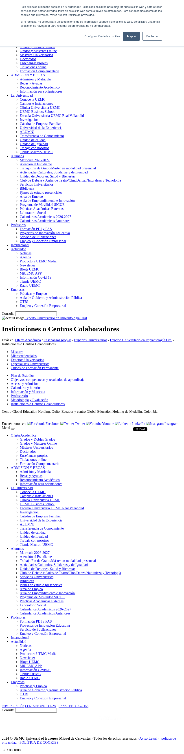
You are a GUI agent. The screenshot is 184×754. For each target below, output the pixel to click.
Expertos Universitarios (90, 340)
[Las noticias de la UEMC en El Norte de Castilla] (46, 723)
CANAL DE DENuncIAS (73, 706)
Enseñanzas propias (57, 340)
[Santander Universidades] (171, 723)
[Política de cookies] (160, 738)
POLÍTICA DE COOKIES (39, 742)
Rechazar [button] (152, 36)
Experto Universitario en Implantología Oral (55, 318)
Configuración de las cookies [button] (102, 36)
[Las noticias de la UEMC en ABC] (90, 723)
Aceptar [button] (131, 36)
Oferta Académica (28, 340)
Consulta (8, 313)
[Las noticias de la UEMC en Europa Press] (135, 723)
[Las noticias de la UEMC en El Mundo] (110, 723)
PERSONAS (48, 706)
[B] (13, 429)
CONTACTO (33, 706)
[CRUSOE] (153, 723)
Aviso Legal (148, 738)
